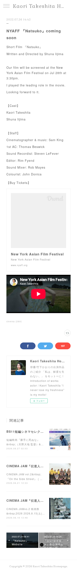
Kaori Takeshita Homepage (38, 6)
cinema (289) (14, 321)
